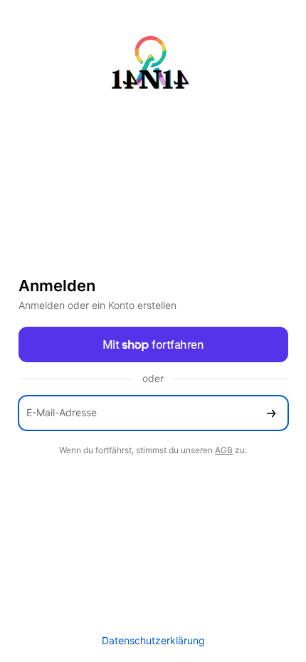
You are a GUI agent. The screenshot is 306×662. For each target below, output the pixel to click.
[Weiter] (271, 413)
